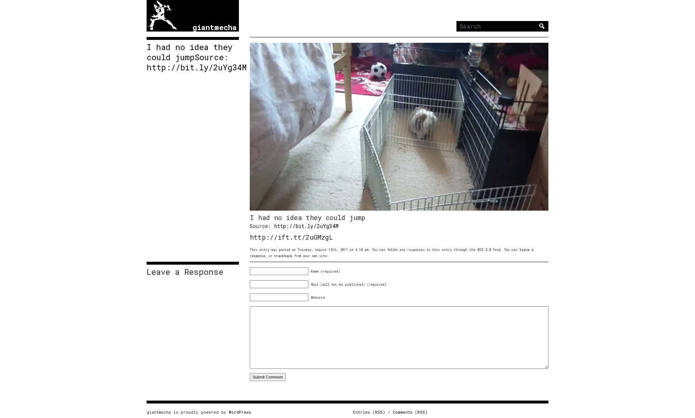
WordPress (240, 412)
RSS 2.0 (484, 250)
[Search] (541, 26)
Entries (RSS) (369, 412)
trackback (283, 256)
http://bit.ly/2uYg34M (306, 226)
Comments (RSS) (410, 412)
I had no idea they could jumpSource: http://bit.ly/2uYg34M (193, 57)
